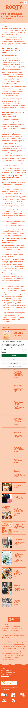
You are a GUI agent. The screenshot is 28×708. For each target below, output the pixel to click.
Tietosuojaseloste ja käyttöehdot (9, 687)
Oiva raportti (4, 678)
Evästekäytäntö (9, 366)
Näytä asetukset (14, 363)
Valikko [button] (23, 2)
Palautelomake (5, 676)
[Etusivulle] (14, 7)
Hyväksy (14, 355)
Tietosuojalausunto (17, 366)
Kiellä (14, 359)
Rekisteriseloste (5, 689)
